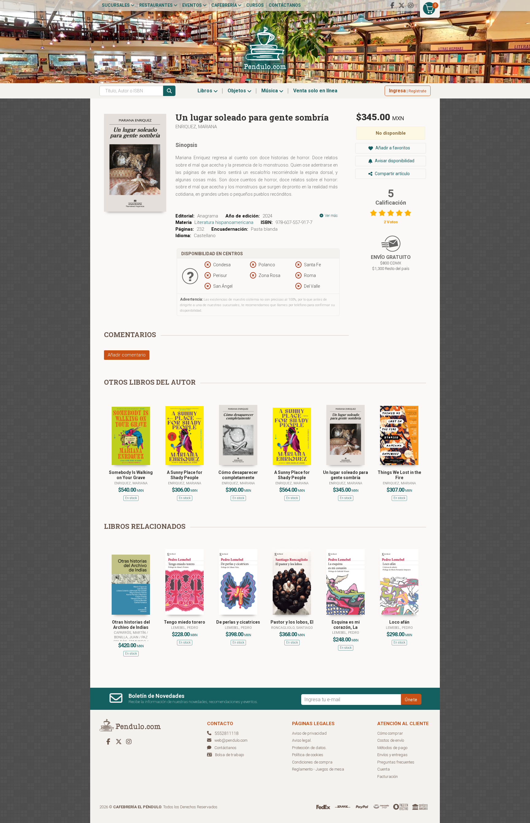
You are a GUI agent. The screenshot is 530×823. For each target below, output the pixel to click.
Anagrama (207, 216)
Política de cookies (307, 754)
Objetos (237, 91)
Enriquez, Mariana (196, 126)
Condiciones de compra (312, 762)
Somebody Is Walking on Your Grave (131, 475)
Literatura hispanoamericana (223, 222)
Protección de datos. (309, 747)
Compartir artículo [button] (392, 173)
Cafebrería (224, 5)
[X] (401, 5)
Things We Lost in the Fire (399, 475)
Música (270, 91)
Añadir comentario (127, 355)
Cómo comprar (390, 733)
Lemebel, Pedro (184, 628)
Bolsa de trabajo (229, 754)
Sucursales (116, 5)
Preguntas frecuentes (395, 762)
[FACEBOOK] (392, 5)
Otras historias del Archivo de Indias (131, 625)
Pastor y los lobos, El (292, 622)
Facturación (387, 776)
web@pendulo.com (231, 740)
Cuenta (383, 769)
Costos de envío (390, 740)
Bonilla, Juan (126, 637)
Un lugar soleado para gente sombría (345, 475)
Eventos (192, 5)
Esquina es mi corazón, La (346, 625)
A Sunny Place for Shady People (184, 475)
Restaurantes (156, 5)
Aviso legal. (302, 740)
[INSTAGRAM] (410, 5)
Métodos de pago (392, 747)
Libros (205, 91)
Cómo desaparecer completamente (238, 475)
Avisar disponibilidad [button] (394, 160)
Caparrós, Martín (130, 633)
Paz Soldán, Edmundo (131, 639)
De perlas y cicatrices (238, 622)
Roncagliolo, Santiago (292, 628)
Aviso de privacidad (309, 733)
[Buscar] (169, 91)
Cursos (255, 5)
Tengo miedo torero (184, 622)
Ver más (331, 215)
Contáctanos (285, 5)
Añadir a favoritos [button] (392, 147)
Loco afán (399, 622)
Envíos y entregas (392, 754)
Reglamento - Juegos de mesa (318, 769)
